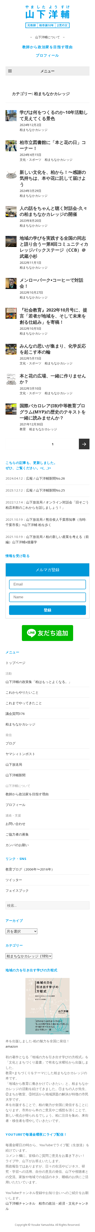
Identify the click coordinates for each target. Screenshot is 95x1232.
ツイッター (14, 880)
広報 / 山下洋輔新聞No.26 (45, 478)
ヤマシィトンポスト (20, 754)
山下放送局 (14, 764)
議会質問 (15, 713)
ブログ (10, 743)
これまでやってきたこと (24, 703)
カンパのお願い (17, 845)
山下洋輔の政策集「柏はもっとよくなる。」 (39, 681)
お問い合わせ (15, 823)
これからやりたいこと (22, 692)
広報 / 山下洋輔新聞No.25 (45, 490)
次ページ (84, 444)
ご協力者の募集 (17, 834)
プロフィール (47, 55)
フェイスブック (17, 890)
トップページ (15, 662)
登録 (47, 610)
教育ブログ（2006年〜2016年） (30, 869)
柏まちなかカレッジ (20, 724)
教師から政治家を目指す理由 (47, 46)
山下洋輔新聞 (15, 775)
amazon (12, 1046)
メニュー (47, 71)
